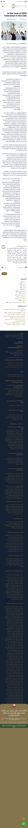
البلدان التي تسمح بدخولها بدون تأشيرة (16, 302)
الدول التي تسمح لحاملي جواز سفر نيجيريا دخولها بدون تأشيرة (15, 686)
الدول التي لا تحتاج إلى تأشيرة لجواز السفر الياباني (15, 696)
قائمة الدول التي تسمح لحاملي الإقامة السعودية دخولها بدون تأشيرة (14, 665)
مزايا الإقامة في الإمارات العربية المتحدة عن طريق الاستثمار (14, 584)
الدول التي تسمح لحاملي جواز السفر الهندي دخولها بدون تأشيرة (14, 671)
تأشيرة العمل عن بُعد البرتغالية (11, 524)
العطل (23, 285)
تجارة (24, 282)
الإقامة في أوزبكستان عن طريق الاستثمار (14, 480)
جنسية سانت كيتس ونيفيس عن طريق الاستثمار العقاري (14, 541)
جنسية (23, 284)
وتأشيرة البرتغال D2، (16, 528)
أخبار (24, 289)
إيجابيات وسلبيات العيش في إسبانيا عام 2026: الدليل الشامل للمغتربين (15, 320)
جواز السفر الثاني (21, 295)
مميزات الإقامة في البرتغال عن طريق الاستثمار (14, 588)
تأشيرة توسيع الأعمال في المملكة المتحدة (15, 444)
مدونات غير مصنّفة (21, 298)
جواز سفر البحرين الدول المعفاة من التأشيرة (14, 702)
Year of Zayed (8, 58)
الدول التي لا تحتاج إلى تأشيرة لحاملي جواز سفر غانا (15, 688)
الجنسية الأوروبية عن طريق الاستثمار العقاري (15, 550)
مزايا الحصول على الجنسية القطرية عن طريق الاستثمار (15, 598)
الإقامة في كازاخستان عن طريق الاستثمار (14, 481)
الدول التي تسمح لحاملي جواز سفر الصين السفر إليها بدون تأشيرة (14, 699)
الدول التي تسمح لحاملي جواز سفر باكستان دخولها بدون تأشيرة (14, 673)
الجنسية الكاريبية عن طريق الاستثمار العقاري (14, 548)
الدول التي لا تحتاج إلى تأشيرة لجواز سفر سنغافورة (14, 692)
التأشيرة (23, 300)
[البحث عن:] (17, 273)
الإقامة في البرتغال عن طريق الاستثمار (14, 521)
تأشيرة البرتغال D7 (18, 526)
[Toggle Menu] (3, 6)
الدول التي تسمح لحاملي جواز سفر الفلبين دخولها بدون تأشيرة (15, 676)
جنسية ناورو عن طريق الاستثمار (14, 418)
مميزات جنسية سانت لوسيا (17, 578)
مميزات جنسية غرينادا (11, 577)
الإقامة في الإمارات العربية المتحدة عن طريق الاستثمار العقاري (14, 564)
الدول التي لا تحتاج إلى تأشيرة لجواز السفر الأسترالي (14, 694)
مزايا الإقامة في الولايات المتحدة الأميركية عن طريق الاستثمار (14, 586)
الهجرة (23, 287)
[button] (14, 726)
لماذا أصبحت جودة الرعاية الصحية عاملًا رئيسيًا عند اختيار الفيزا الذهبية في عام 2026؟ (14, 316)
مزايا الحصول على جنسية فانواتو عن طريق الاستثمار (15, 596)
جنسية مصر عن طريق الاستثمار (16, 417)
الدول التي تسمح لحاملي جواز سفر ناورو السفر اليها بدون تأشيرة (14, 668)
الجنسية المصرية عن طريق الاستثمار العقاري (14, 545)
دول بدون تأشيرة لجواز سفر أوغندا (14, 683)
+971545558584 (20, 1)
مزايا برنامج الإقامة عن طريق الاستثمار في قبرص (14, 593)
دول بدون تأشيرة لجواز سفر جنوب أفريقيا (14, 689)
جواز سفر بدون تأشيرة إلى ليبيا (12, 678)
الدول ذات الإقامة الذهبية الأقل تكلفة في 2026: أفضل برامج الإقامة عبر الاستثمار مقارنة (14, 313)
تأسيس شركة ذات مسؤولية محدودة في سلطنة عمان (15, 513)
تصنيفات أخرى (22, 19)
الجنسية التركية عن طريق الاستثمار (15, 416)
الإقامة (23, 293)
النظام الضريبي (21, 297)
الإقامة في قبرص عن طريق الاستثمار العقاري (15, 560)
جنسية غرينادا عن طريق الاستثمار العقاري (15, 539)
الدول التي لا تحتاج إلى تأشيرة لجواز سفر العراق (14, 682)
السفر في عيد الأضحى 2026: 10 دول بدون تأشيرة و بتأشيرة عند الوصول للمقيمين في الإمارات (14, 323)
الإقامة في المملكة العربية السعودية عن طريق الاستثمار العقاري (14, 559)
